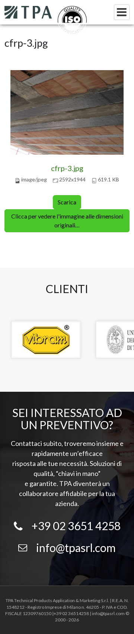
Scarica (67, 202)
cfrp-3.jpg (67, 168)
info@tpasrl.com (76, 547)
